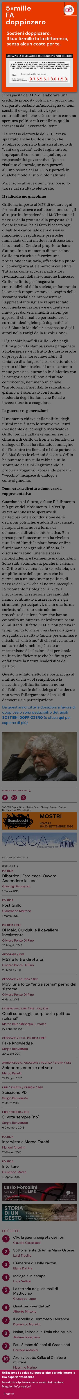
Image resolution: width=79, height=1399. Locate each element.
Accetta (8, 1394)
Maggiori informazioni (16, 1386)
